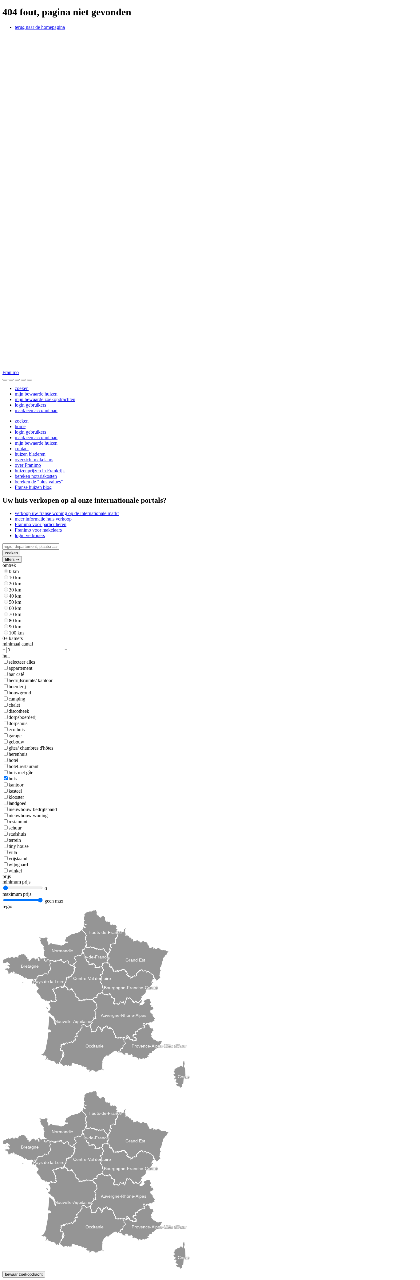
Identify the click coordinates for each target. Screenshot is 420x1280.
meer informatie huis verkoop (43, 518)
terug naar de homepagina (40, 27)
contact (22, 448)
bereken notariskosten (36, 476)
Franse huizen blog (33, 487)
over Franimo (28, 465)
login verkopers (30, 535)
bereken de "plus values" (39, 481)
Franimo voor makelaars (38, 530)
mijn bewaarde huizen (36, 393)
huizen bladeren (30, 454)
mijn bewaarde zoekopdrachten (45, 399)
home (20, 426)
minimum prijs (16, 881)
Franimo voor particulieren (40, 524)
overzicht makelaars (34, 459)
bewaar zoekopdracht (24, 1274)
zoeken (22, 388)
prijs (6, 876)
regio (7, 906)
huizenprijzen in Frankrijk (40, 470)
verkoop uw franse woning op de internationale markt (67, 513)
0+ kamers (12, 638)
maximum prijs (16, 894)
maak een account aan (36, 410)
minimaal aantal (17, 643)
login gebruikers (30, 405)
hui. (6, 655)
